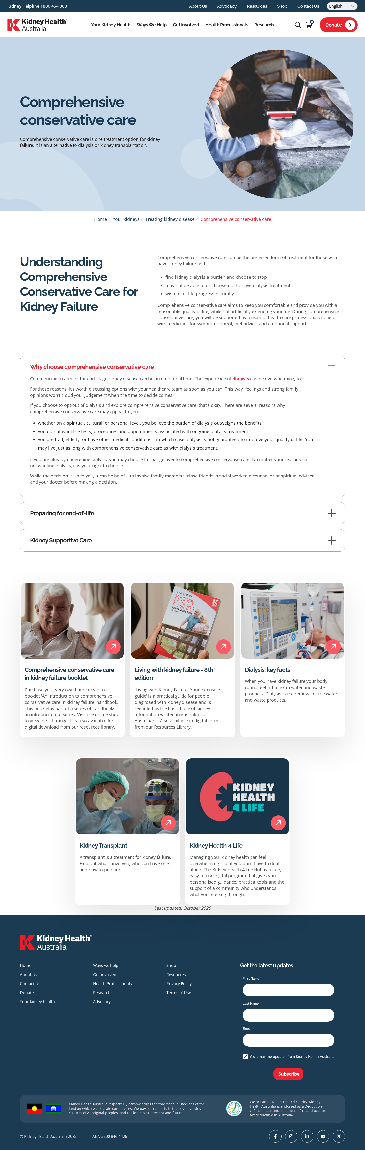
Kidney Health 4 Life (216, 845)
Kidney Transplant (103, 845)
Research (264, 24)
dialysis (240, 379)
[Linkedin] (307, 1136)
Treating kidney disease (170, 219)
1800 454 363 (53, 6)
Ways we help (152, 24)
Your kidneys (126, 219)
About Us (198, 6)
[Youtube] (323, 1136)
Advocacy (227, 6)
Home (100, 219)
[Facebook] (275, 1136)
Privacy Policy (179, 983)
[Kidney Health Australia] (37, 24)
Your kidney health (111, 24)
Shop (282, 6)
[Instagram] (291, 1136)
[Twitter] (339, 1136)
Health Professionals (226, 24)
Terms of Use (178, 992)
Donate (333, 25)
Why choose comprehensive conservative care (92, 366)
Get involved (186, 24)
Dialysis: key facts (267, 669)
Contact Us (308, 6)
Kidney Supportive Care (61, 540)
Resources (257, 6)
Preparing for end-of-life (62, 513)
